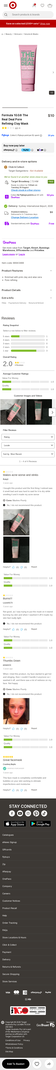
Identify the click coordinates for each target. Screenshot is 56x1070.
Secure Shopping (11, 974)
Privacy (26, 1040)
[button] (15, 1064)
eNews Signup (9, 842)
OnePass (6, 879)
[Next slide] (53, 72)
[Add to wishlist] (37, 1064)
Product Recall (9, 908)
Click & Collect (9, 944)
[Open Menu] (6, 5)
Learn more (9, 254)
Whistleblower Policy (14, 1044)
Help (4, 915)
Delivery (6, 959)
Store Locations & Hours (14, 937)
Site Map (9, 1051)
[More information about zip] (45, 150)
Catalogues (8, 835)
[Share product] (49, 1064)
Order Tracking (9, 923)
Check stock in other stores (25, 190)
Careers (6, 893)
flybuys (6, 857)
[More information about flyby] (41, 135)
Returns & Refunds (11, 966)
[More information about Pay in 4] (32, 150)
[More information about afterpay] (16, 150)
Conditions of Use (12, 1040)
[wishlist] (42, 5)
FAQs (4, 930)
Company (7, 886)
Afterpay (6, 871)
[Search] (5, 14)
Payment (6, 952)
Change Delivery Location (25, 217)
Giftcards (6, 849)
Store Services (9, 981)
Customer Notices (11, 901)
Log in (22, 254)
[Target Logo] (13, 5)
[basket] (50, 5)
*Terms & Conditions (14, 1048)
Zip (4, 864)
